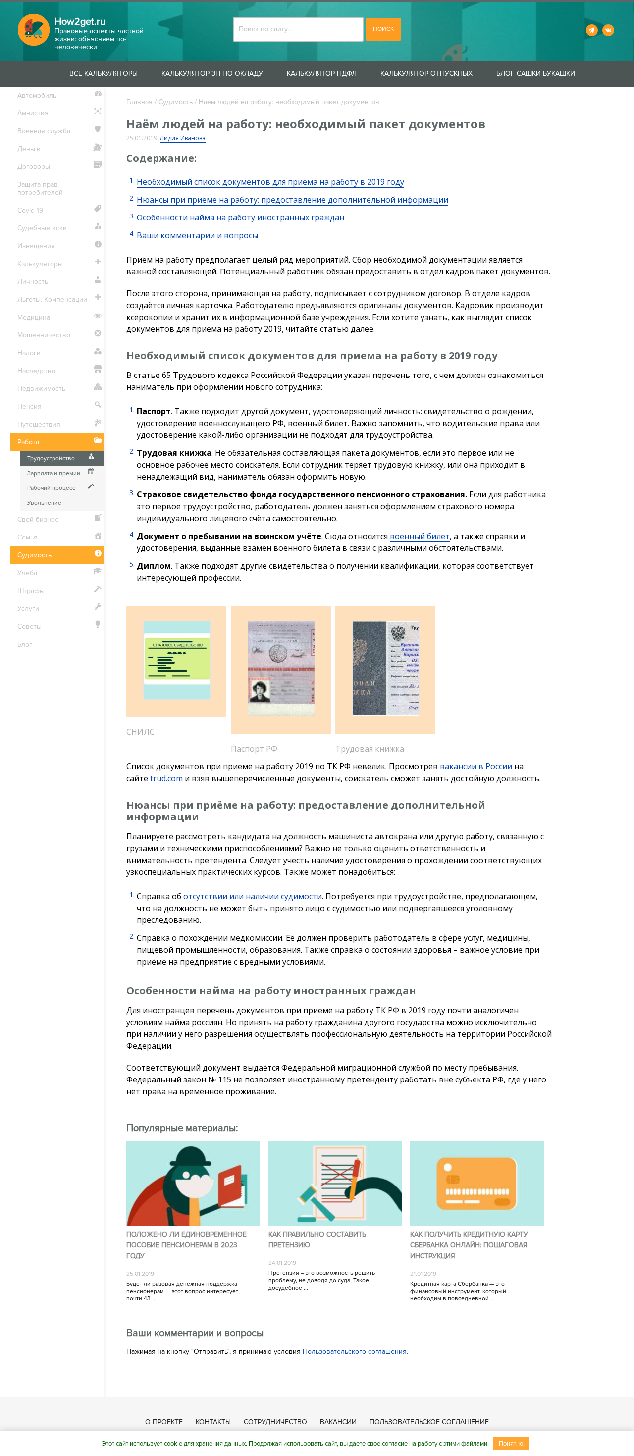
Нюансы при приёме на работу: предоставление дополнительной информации (292, 199)
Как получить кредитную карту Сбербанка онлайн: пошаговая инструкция (469, 1245)
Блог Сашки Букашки (535, 73)
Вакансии (338, 1422)
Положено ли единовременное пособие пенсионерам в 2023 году (186, 1245)
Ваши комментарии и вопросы (197, 235)
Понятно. (512, 1444)
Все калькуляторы (103, 73)
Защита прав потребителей (40, 188)
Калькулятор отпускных (426, 73)
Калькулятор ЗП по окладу (212, 73)
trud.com (166, 778)
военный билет (420, 536)
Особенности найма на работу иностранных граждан (240, 217)
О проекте (164, 1422)
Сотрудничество (275, 1422)
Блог (24, 644)
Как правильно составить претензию (317, 1239)
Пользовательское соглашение (429, 1422)
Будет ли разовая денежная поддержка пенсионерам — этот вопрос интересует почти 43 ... (182, 1291)
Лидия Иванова (183, 138)
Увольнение (44, 503)
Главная (139, 102)
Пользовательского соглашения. (355, 1352)
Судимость (175, 102)
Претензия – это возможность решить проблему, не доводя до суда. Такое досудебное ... (321, 1280)
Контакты (213, 1422)
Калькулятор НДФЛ (322, 73)
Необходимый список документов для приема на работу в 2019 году (270, 181)
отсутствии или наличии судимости (252, 896)
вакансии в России (476, 766)
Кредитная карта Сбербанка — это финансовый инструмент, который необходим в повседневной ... (458, 1291)
